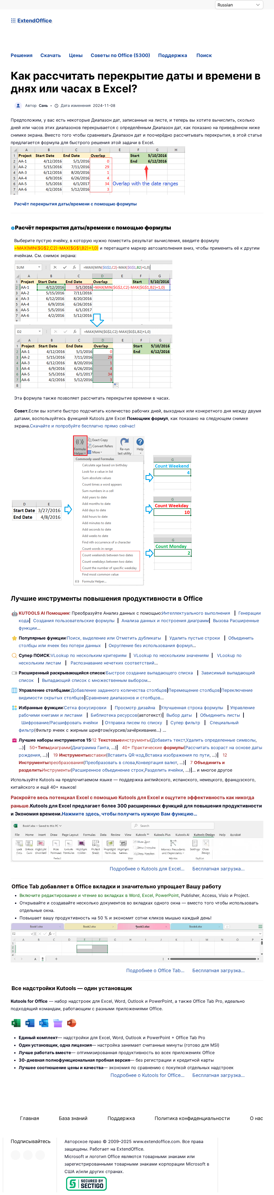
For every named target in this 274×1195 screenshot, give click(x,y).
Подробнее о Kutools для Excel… (147, 868)
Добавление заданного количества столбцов (119, 690)
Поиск (204, 55)
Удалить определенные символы (221, 740)
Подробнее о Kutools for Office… (147, 1075)
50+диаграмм (49, 747)
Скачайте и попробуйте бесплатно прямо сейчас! (82, 426)
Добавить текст (168, 740)
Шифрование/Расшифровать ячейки (59, 722)
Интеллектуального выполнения (196, 613)
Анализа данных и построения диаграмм (165, 620)
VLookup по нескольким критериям (89, 655)
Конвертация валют (156, 762)
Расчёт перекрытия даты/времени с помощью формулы (75, 203)
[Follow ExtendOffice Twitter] (28, 1155)
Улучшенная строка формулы (192, 707)
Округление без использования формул (150, 645)
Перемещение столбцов (194, 690)
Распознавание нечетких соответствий (112, 663)
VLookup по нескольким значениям (171, 655)
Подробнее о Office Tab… (155, 970)
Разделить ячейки (164, 770)
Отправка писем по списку (133, 722)
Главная (29, 1118)
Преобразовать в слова (110, 762)
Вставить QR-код (126, 755)
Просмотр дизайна (135, 707)
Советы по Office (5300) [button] (120, 55)
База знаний (73, 1118)
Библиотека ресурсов (114, 715)
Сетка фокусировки (85, 707)
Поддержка (172, 55)
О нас (256, 1118)
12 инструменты (121, 740)
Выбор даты (179, 715)
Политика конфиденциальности (192, 1118)
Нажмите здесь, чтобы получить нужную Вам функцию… (129, 814)
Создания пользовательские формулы (74, 620)
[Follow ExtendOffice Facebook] (15, 1155)
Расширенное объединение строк (108, 770)
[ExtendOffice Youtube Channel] (40, 1155)
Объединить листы (220, 715)
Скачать (50, 55)
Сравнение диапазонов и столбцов (123, 697)
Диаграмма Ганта (90, 747)
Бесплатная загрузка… (218, 868)
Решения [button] (21, 55)
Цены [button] (76, 55)
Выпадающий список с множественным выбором (94, 680)
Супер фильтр (185, 722)
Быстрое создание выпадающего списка (149, 672)
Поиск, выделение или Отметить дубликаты (114, 638)
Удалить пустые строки (194, 638)
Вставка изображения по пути (177, 755)
